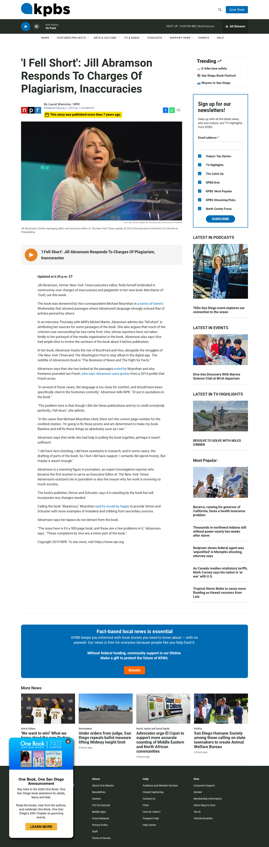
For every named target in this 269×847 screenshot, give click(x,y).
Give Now (236, 9)
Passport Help (151, 818)
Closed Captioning (153, 792)
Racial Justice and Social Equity (152, 728)
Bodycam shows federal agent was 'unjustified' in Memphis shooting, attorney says (218, 552)
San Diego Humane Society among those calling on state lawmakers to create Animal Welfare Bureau (219, 740)
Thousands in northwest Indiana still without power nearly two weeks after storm (219, 531)
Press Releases (100, 818)
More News (31, 688)
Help (220, 37)
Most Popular (205, 460)
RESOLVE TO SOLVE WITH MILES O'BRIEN (217, 442)
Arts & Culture (105, 37)
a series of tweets (150, 303)
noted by (120, 369)
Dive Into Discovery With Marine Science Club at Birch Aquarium (216, 376)
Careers (96, 798)
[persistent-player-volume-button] (36, 26)
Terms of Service (101, 838)
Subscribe (220, 219)
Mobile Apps (99, 811)
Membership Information (208, 798)
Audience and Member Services (160, 785)
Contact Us (149, 798)
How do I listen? (152, 811)
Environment (85, 728)
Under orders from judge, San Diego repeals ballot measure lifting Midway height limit (105, 738)
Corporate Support (204, 785)
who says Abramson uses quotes (106, 374)
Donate (134, 670)
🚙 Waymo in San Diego (214, 83)
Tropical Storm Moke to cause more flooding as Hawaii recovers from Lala (219, 592)
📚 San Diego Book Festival (216, 75)
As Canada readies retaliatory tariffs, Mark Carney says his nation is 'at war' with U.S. (220, 572)
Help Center (149, 824)
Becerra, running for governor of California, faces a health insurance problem (219, 511)
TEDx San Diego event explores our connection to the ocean (219, 310)
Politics (198, 728)
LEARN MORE (41, 826)
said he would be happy (112, 506)
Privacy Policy (100, 824)
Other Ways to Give (204, 805)
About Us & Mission (103, 785)
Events (203, 37)
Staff (95, 831)
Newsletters (99, 792)
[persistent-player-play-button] (25, 26)
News (45, 37)
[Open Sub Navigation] (51, 37)
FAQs (146, 805)
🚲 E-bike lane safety (212, 68)
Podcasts (154, 37)
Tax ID (197, 811)
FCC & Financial (101, 805)
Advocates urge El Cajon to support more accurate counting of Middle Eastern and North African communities (160, 742)
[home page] (45, 9)
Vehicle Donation (203, 818)
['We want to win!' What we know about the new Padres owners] (48, 708)
